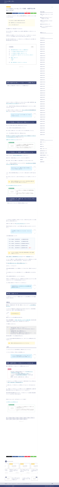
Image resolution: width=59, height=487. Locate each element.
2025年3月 (43, 42)
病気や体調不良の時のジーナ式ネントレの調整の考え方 (19, 49)
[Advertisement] (21, 73)
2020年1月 (43, 110)
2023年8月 (43, 62)
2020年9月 (43, 97)
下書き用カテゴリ (44, 150)
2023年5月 (43, 68)
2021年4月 (43, 84)
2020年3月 (43, 108)
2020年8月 (43, 99)
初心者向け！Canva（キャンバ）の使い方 (47, 15)
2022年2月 (43, 77)
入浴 (12, 60)
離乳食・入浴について (14, 57)
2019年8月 (43, 121)
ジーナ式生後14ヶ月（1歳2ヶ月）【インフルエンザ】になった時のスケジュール (22, 55)
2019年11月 (43, 114)
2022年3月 (43, 75)
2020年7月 (43, 101)
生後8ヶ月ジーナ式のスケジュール (11, 139)
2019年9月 (43, 119)
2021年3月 (43, 86)
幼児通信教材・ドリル (45, 155)
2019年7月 (43, 123)
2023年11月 (43, 57)
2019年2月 (43, 134)
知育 (42, 159)
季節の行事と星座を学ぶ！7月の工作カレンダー (47, 21)
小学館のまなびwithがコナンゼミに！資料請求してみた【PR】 (47, 18)
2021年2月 (43, 88)
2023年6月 (43, 66)
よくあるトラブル (44, 148)
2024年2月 (43, 51)
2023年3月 (43, 73)
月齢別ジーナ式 (44, 157)
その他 (43, 146)
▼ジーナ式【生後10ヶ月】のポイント (12, 185)
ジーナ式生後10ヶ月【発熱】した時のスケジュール (19, 53)
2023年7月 (43, 64)
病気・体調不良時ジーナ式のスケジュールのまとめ (19, 62)
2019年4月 (43, 130)
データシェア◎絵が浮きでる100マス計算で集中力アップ (47, 27)
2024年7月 (43, 44)
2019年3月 (43, 132)
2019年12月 (43, 112)
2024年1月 (43, 53)
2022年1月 (43, 79)
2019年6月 (43, 125)
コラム (43, 144)
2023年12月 (43, 55)
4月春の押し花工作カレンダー (46, 24)
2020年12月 (43, 90)
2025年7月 (43, 40)
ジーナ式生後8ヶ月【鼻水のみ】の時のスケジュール (19, 51)
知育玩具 (43, 161)
